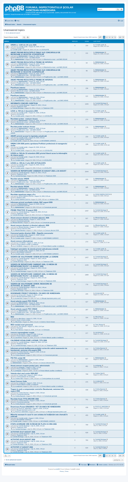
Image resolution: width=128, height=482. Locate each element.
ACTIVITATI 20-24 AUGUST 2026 (23, 439)
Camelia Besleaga (23, 105)
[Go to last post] (105, 44)
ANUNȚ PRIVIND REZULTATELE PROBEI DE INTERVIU (32, 62)
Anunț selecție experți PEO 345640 (24, 309)
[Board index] (15, 8)
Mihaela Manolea (23, 219)
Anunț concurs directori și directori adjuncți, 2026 (30, 218)
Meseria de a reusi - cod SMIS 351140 (28, 57)
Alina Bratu (21, 318)
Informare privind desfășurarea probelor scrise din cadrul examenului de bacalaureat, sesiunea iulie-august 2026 (39, 349)
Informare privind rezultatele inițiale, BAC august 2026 (31, 202)
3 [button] (109, 37)
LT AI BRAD (22, 243)
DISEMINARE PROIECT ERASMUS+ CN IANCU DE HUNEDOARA (35, 293)
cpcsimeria (21, 334)
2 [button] (106, 37)
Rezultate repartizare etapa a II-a (23, 194)
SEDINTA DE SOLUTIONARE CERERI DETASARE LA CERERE (34, 257)
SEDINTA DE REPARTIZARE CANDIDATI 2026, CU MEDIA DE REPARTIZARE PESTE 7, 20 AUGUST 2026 (34, 275)
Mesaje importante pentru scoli (26, 296)
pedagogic (21, 367)
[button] (100, 37)
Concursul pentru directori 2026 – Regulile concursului (32, 233)
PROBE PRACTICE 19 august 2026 (24, 210)
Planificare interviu (18, 88)
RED (12, 317)
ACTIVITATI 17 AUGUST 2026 (22, 447)
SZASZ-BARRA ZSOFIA (25, 196)
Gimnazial (20, 328)
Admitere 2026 (21, 197)
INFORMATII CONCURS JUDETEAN (24, 103)
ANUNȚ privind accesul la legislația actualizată (29, 136)
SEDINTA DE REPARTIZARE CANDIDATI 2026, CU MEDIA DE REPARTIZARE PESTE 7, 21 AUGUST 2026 (34, 265)
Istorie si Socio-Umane (23, 320)
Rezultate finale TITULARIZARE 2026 (25, 399)
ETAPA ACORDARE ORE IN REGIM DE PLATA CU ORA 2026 (34, 424)
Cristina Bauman (23, 352)
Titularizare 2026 (22, 106)
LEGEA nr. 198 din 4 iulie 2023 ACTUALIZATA (28, 163)
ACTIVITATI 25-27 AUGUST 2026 (23, 432)
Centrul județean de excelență (26, 376)
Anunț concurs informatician (22, 241)
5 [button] (115, 37)
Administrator (23, 56)
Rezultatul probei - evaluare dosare (24, 119)
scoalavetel (21, 383)
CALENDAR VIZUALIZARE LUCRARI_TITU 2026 (29, 340)
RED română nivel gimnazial (22, 325)
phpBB (57, 469)
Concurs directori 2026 (23, 228)
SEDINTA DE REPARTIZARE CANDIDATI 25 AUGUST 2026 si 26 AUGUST (38, 171)
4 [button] (112, 37)
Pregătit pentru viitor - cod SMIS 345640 (29, 75)
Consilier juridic (23, 46)
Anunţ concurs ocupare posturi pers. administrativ (30, 366)
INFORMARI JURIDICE (24, 139)
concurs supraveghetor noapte (22, 333)
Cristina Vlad (22, 375)
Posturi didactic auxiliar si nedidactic (27, 244)
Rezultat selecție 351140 (20, 187)
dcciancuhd (22, 295)
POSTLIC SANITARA (24, 408)
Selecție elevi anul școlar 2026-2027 (24, 373)
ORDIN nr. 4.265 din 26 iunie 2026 (23, 45)
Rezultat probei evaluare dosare (23, 127)
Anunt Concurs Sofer (19, 381)
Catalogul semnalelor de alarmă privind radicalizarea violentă (34, 249)
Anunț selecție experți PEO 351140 (24, 301)
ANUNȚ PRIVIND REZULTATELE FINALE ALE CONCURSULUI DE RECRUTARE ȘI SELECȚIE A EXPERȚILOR (35, 53)
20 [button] (120, 37)
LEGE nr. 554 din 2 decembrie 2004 (24, 111)
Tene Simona (22, 326)
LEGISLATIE (20, 48)
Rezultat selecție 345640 (20, 179)
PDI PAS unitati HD (18, 358)
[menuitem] (16, 20)
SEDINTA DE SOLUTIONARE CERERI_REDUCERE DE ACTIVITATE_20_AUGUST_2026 (31, 285)
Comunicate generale (23, 205)
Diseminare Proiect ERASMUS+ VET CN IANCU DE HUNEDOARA (35, 407)
